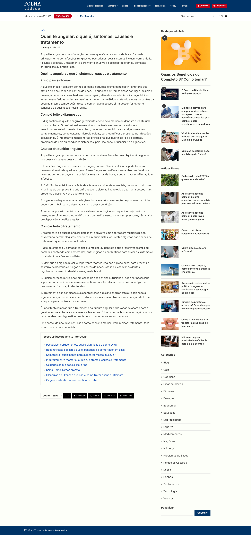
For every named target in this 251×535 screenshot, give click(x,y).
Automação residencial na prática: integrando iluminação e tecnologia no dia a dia (195, 288)
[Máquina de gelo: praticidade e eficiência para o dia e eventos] (170, 341)
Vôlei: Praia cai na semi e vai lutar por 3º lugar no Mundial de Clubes (195, 136)
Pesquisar (167, 507)
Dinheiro (112, 6)
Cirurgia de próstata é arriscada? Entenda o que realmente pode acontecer (195, 305)
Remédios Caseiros (175, 462)
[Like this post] (68, 395)
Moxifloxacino (87, 16)
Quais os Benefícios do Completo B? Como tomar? (184, 76)
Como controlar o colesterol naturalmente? (195, 232)
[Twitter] (222, 16)
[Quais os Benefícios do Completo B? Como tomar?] (185, 53)
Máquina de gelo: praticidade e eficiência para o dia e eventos (194, 340)
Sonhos (168, 476)
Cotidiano (169, 376)
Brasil (185, 6)
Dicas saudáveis (173, 384)
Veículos (168, 498)
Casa (166, 369)
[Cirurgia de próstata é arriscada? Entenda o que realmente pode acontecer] (170, 306)
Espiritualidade (141, 6)
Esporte (168, 426)
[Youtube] (226, 16)
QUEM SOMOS (219, 6)
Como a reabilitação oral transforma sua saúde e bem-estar (194, 323)
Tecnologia (160, 6)
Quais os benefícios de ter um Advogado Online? (195, 152)
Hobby (173, 6)
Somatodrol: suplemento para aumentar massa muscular (80, 354)
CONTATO (203, 6)
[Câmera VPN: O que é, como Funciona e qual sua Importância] (170, 269)
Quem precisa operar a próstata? (193, 249)
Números (169, 448)
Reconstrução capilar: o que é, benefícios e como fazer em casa (85, 349)
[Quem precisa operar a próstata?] (170, 252)
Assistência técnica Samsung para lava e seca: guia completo (192, 216)
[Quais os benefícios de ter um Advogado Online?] (170, 155)
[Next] (78, 16)
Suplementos (171, 484)
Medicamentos (172, 434)
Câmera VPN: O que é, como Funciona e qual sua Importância (195, 268)
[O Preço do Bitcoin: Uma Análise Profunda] (170, 94)
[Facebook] (219, 16)
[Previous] (75, 16)
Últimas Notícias (95, 6)
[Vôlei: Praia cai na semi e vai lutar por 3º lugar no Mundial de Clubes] (170, 137)
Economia (169, 405)
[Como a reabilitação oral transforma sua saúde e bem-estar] (170, 324)
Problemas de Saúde (175, 455)
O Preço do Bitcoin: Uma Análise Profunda (194, 92)
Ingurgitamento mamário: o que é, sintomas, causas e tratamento (86, 359)
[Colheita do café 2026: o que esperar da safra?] (170, 180)
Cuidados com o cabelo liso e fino (66, 364)
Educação (169, 412)
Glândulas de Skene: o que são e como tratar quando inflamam (84, 375)
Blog (166, 362)
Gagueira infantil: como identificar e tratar (72, 380)
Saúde (125, 6)
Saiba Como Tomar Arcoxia (63, 369)
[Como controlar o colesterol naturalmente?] (170, 234)
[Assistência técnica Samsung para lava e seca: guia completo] (170, 217)
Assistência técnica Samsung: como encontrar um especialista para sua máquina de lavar (195, 198)
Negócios (169, 441)
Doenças (168, 398)
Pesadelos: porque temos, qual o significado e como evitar (82, 344)
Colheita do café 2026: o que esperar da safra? (195, 178)
